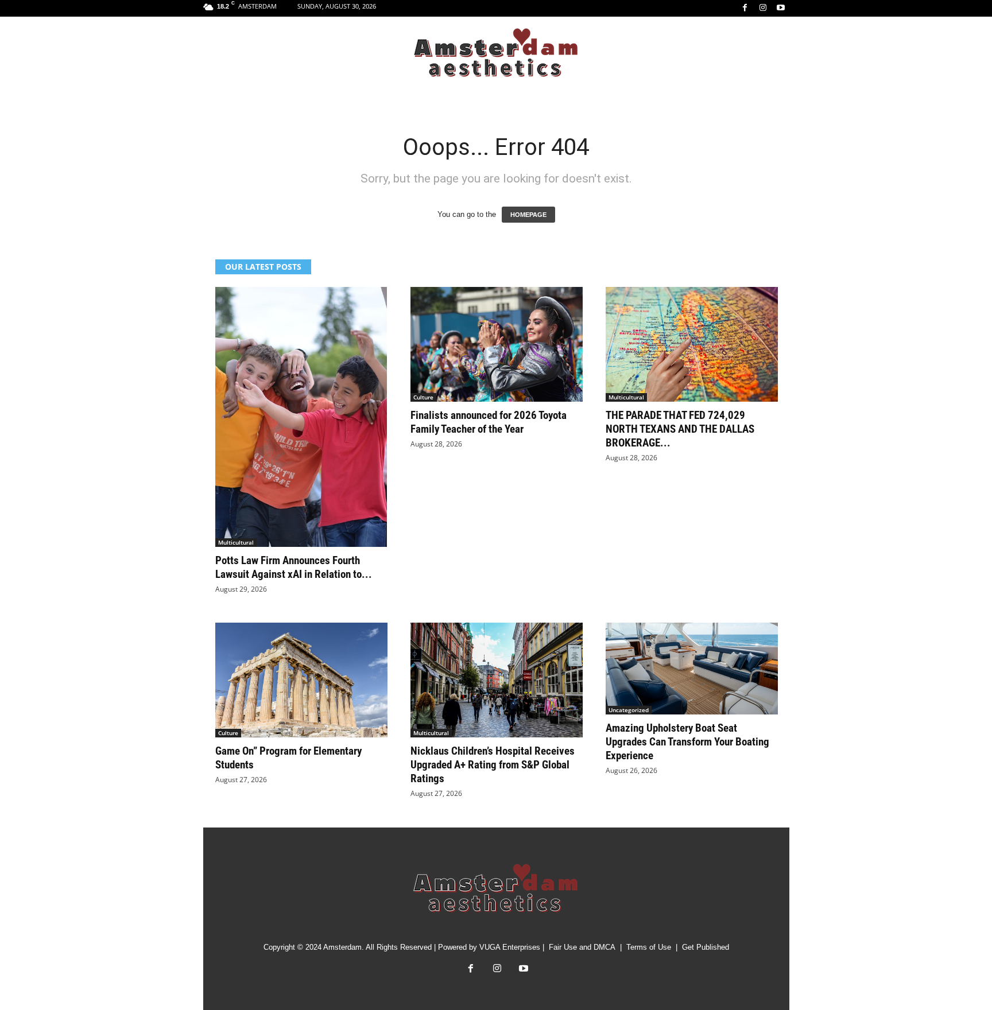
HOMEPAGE (528, 214)
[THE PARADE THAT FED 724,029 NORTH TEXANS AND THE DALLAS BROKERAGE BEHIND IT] (692, 344)
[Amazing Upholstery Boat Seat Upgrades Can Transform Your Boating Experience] (692, 668)
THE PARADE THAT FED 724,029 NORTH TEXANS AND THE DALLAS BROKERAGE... (680, 429)
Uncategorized (629, 710)
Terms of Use (648, 947)
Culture (423, 397)
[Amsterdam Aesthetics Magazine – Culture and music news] (496, 54)
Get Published (705, 947)
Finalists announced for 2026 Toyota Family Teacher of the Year (488, 422)
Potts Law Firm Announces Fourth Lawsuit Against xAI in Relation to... (293, 567)
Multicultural (236, 542)
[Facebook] (745, 8)
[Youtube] (781, 8)
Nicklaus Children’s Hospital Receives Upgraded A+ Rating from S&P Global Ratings (492, 764)
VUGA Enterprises (509, 947)
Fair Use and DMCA (582, 947)
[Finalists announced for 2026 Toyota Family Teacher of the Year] (496, 344)
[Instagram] (763, 8)
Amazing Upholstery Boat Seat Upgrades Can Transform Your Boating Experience (687, 741)
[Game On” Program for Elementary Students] (301, 680)
